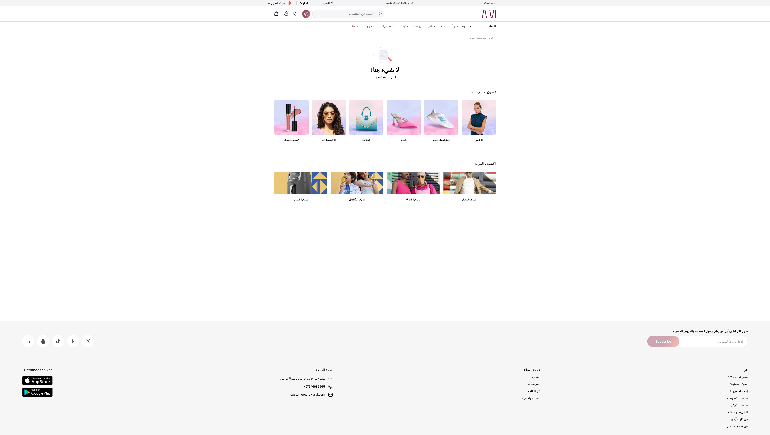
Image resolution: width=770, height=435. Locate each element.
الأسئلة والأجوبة (531, 398)
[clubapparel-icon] (306, 14)
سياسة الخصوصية (737, 398)
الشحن (536, 377)
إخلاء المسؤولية (739, 391)
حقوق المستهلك (738, 384)
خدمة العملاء (490, 3)
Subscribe (663, 341)
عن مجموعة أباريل (737, 426)
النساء (492, 26)
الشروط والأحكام (738, 412)
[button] (295, 14)
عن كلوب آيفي (739, 419)
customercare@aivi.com (307, 394)
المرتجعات (534, 384)
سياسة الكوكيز (739, 405)
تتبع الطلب (534, 391)
